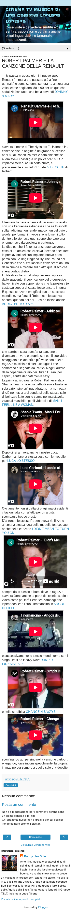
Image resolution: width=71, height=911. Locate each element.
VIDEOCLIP (55, 167)
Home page (35, 837)
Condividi (11, 785)
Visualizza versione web (35, 844)
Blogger (43, 907)
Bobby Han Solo (35, 856)
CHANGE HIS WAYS (41, 711)
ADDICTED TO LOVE (17, 304)
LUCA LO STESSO (21, 460)
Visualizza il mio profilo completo (21, 899)
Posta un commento (19, 804)
